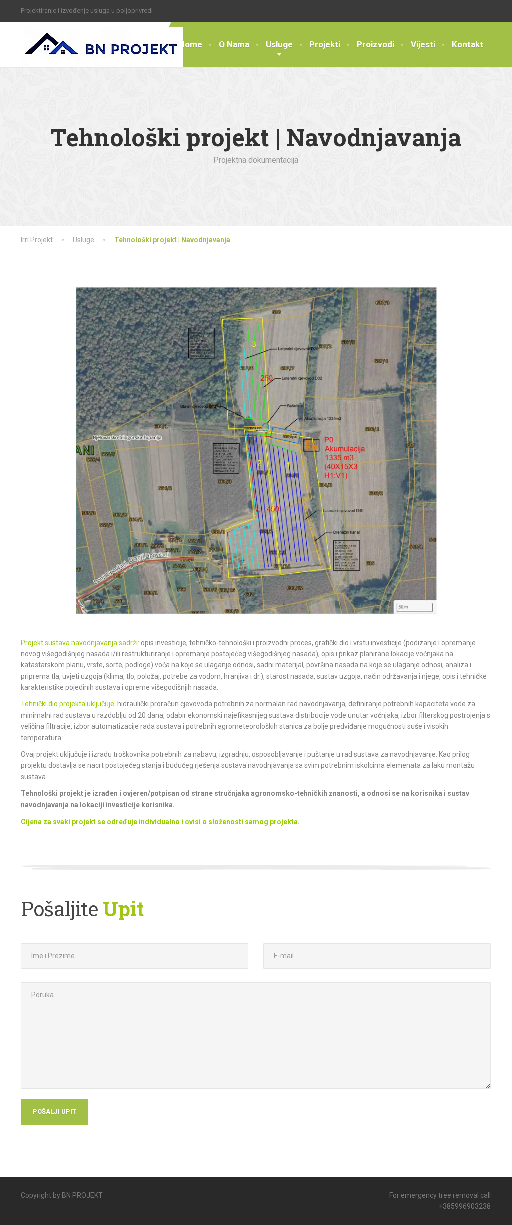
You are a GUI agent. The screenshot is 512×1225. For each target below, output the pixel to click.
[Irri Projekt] (102, 44)
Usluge (279, 44)
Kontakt (468, 44)
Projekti (325, 44)
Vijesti (423, 44)
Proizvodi (375, 44)
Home (190, 44)
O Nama (234, 44)
